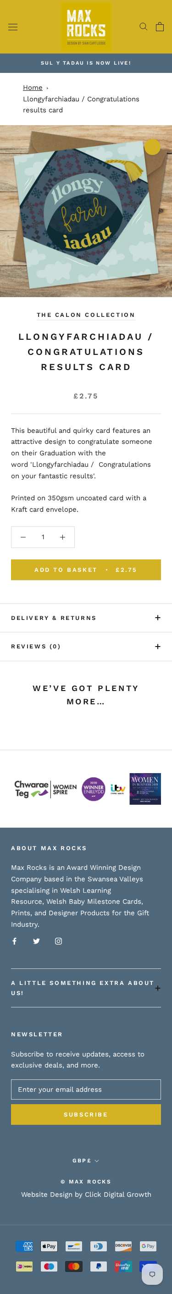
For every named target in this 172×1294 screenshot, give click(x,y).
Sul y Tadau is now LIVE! (86, 63)
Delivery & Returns (54, 617)
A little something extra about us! (83, 987)
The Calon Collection (86, 314)
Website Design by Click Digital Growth (86, 1194)
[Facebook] (14, 941)
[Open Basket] (160, 26)
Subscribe (86, 1114)
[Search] (143, 26)
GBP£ (82, 1160)
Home (33, 87)
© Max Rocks (86, 1181)
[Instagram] (58, 941)
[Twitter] (36, 941)
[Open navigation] (12, 26)
